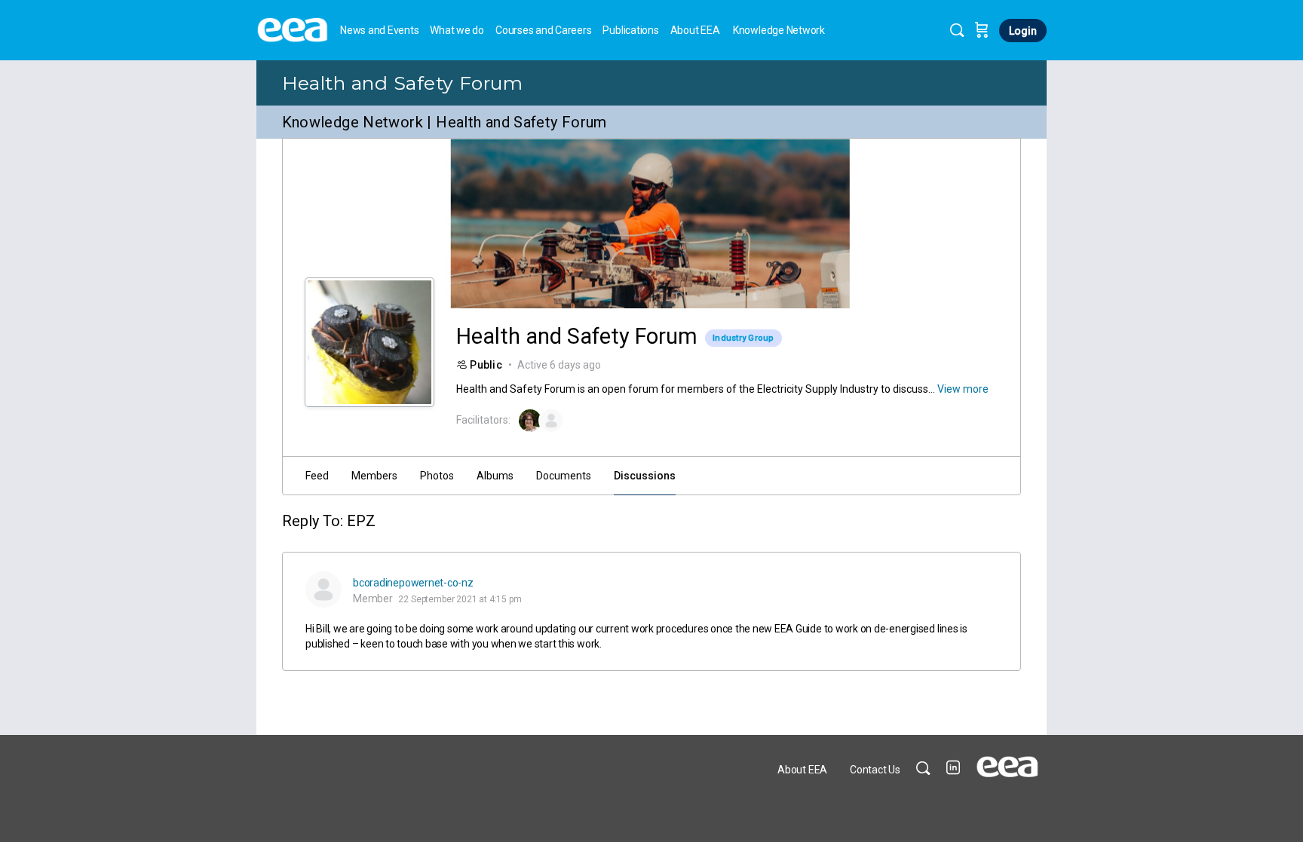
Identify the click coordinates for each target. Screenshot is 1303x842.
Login (1023, 31)
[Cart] (982, 30)
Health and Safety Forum (402, 83)
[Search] (957, 30)
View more (963, 389)
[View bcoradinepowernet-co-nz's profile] (323, 589)
